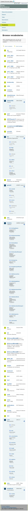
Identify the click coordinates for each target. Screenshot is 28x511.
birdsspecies (13, 260)
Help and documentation (7, 12)
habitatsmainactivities (13, 289)
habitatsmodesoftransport (13, 306)
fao (8, 136)
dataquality (10, 100)
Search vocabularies (8, 46)
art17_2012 (10, 71)
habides (9, 223)
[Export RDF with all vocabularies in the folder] (24, 102)
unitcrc (12, 170)
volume (13, 477)
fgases (9, 180)
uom (8, 419)
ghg (8, 217)
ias (8, 327)
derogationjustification (13, 266)
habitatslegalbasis (13, 281)
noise (8, 400)
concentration (13, 436)
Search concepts (19, 46)
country (13, 493)
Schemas (4, 22)
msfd (8, 394)
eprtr (8, 114)
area (12, 430)
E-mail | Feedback (6, 506)
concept (13, 188)
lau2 (8, 380)
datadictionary (11, 95)
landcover (10, 371)
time (12, 466)
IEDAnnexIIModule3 (11, 343)
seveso (9, 410)
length (12, 448)
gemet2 (9, 185)
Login (17, 3)
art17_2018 (10, 77)
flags (12, 147)
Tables (3, 17)
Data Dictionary (12, 9)
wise (8, 483)
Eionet (7, 9)
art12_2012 (10, 55)
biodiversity (10, 82)
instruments (13, 320)
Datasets (4, 14)
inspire (9, 365)
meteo (12, 453)
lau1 (8, 376)
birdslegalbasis (13, 228)
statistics (13, 459)
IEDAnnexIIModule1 (11, 338)
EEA (8, 1)
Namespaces (5, 30)
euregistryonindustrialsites (11, 126)
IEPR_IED (10, 358)
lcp (8, 389)
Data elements (5, 19)
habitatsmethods (13, 296)
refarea (12, 159)
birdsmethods (13, 242)
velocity (13, 471)
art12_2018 (10, 61)
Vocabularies (5, 25)
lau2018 (9, 384)
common (9, 90)
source (12, 200)
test (8, 416)
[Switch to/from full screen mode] (19, 3)
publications (10, 405)
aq (8, 50)
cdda (8, 86)
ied (8, 333)
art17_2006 (10, 66)
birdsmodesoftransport (13, 251)
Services (4, 27)
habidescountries (13, 274)
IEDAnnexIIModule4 (11, 352)
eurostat (9, 131)
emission (13, 442)
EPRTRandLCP (11, 119)
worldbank (10, 488)
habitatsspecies (13, 314)
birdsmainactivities (13, 235)
